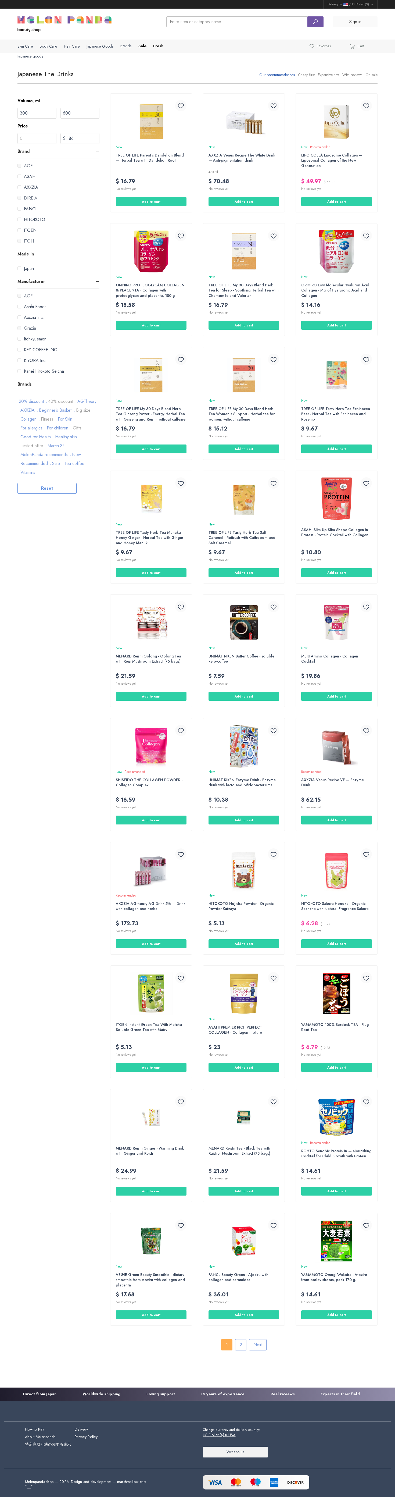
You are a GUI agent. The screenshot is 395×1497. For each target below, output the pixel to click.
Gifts (77, 428)
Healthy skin (66, 437)
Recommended (34, 463)
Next (257, 1345)
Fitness (47, 419)
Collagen (28, 419)
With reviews (352, 74)
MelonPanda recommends (44, 454)
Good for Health (35, 437)
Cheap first (306, 74)
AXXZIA (27, 410)
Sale (56, 463)
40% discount (60, 401)
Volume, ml (28, 101)
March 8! (56, 446)
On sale (371, 74)
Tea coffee (74, 463)
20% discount (31, 401)
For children (57, 428)
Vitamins (27, 472)
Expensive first (328, 74)
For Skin (65, 419)
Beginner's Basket (55, 410)
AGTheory (86, 401)
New (76, 454)
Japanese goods (30, 56)
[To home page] (64, 23)
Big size (83, 410)
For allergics (31, 428)
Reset (47, 488)
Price (22, 126)
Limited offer (31, 446)
